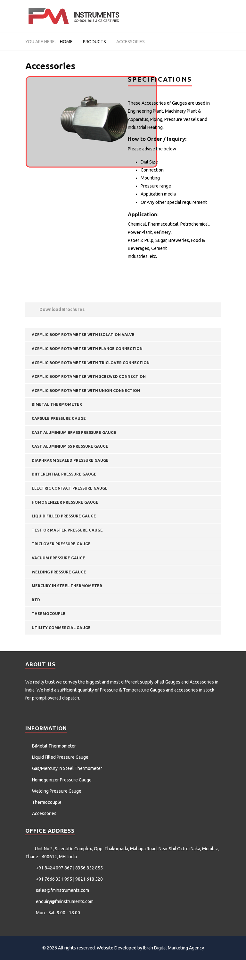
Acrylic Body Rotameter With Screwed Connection (89, 376)
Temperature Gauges (144, 689)
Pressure (109, 689)
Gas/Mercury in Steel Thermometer (67, 768)
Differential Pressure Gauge (64, 474)
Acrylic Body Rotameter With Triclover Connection (91, 363)
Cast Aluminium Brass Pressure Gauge (74, 432)
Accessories (202, 681)
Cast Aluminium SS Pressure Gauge (70, 446)
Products (94, 41)
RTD (36, 600)
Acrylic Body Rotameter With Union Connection (86, 390)
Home (66, 41)
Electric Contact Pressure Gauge (70, 488)
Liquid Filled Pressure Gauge (64, 516)
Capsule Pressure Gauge (59, 418)
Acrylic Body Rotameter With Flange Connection (87, 349)
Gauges (172, 681)
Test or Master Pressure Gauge (67, 530)
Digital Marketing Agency (179, 947)
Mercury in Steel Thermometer (67, 586)
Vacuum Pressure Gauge (58, 558)
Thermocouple (48, 614)
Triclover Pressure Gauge (61, 544)
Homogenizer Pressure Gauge (65, 502)
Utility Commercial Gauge (61, 628)
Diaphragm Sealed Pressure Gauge (70, 460)
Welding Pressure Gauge (59, 572)
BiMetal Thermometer (57, 404)
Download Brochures (61, 309)
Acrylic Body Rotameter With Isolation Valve (83, 334)
